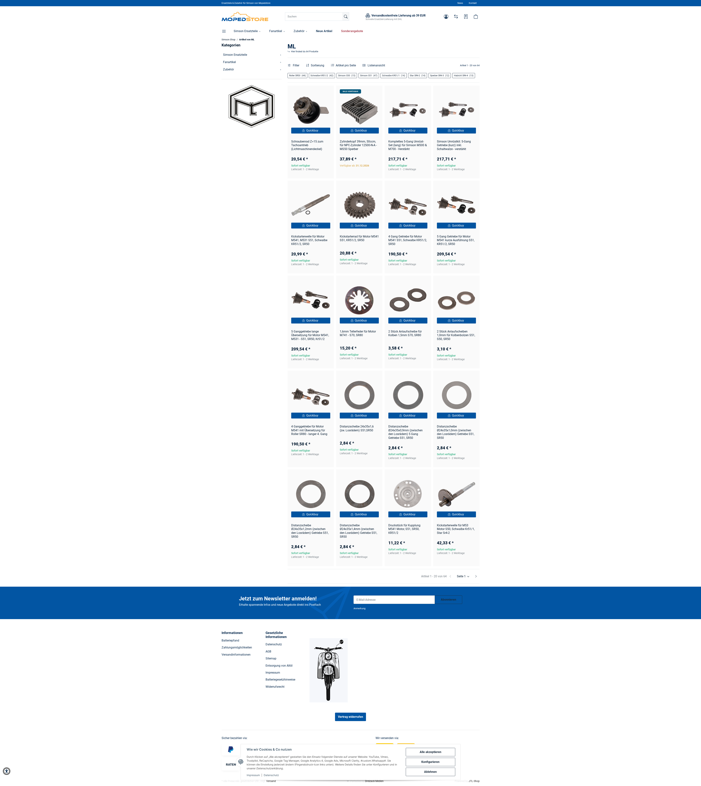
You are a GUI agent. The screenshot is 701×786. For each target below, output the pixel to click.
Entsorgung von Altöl (279, 665)
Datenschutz (271, 775)
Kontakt (473, 3)
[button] (446, 16)
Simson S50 (346, 75)
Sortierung (317, 65)
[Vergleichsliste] (456, 16)
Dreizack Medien (374, 781)
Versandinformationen (236, 654)
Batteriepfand (230, 640)
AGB (268, 651)
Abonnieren (448, 599)
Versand (271, 781)
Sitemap (271, 658)
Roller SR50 (297, 75)
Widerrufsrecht (275, 686)
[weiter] (476, 576)
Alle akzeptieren (430, 752)
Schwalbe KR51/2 (321, 75)
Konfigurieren (430, 762)
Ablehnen (430, 772)
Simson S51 (368, 75)
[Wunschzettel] (466, 16)
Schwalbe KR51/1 (393, 75)
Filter (295, 65)
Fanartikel (229, 62)
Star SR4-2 (417, 75)
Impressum (253, 775)
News (460, 3)
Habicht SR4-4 (463, 75)
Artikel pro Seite (346, 65)
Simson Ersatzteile (235, 54)
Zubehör (228, 69)
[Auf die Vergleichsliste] (318, 92)
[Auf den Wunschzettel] (328, 92)
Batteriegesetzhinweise (280, 679)
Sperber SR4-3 (439, 75)
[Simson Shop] (245, 16)
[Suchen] (345, 16)
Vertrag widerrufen (350, 717)
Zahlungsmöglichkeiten (237, 647)
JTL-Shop (474, 781)
